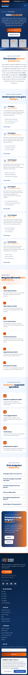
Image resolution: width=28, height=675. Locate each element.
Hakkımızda (4, 637)
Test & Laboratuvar (6, 635)
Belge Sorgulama (5, 619)
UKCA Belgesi (12, 215)
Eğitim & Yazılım (5, 628)
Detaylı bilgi (6, 126)
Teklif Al (8, 537)
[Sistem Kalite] (5, 5)
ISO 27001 (3, 598)
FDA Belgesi (12, 133)
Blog (2, 617)
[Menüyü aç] (25, 5)
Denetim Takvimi (5, 621)
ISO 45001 (3, 596)
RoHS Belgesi (12, 242)
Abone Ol (14, 654)
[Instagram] (11, 583)
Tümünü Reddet (8, 671)
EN (24, 1)
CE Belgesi (11, 106)
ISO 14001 (3, 594)
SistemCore (18, 1)
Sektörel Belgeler (5, 603)
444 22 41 (6, 1)
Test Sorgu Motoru (6, 612)
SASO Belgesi (12, 160)
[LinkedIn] (3, 583)
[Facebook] (7, 583)
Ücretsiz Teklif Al (13, 30)
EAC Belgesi (12, 187)
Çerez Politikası (14, 668)
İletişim (3, 639)
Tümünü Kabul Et (19, 671)
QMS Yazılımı (4, 630)
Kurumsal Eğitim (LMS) (7, 633)
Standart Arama (5, 610)
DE (26, 1)
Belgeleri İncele (14, 34)
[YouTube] (15, 583)
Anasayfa (3, 11)
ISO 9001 (3, 591)
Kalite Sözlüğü (5, 614)
